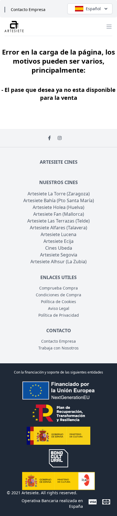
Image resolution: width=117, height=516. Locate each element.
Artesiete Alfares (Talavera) (58, 227)
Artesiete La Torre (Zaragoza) (59, 194)
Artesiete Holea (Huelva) (58, 207)
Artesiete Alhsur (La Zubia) (58, 261)
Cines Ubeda (58, 248)
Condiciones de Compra (58, 294)
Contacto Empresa (28, 9)
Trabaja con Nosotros (58, 348)
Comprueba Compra (58, 288)
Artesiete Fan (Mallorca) (58, 214)
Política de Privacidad (58, 315)
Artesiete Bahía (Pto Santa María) (58, 200)
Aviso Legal (58, 308)
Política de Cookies (58, 301)
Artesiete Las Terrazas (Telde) (58, 221)
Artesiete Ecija (58, 241)
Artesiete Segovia (58, 255)
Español (93, 8)
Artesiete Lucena (58, 234)
